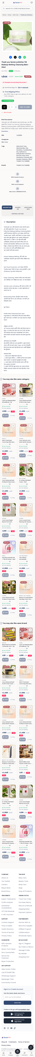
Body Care (22, 884)
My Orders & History (26, 947)
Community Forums (8, 982)
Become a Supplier (25, 926)
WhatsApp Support (8, 976)
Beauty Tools (23, 881)
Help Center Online (8, 969)
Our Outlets (5, 881)
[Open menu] (3, 2)
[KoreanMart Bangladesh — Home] (17, 2)
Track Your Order (25, 899)
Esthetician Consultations (6, 907)
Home (4, 15)
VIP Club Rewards (7, 911)
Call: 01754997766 (8, 972)
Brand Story (5, 891)
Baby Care (22, 878)
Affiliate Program (25, 929)
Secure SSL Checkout (5, 957)
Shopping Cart (24, 957)
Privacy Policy (6, 936)
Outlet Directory (7, 929)
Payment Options (25, 912)
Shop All (4, 1042)
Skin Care (15, 15)
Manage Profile (24, 950)
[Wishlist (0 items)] (32, 2)
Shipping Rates (24, 909)
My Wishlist (23, 954)
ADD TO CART (25, 107)
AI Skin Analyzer (7, 902)
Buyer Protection (7, 961)
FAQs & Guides (6, 926)
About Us (4, 878)
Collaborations (24, 932)
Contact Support (7, 922)
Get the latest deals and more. (14, 993)
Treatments (12, 1042)
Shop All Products (25, 891)
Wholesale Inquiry (25, 936)
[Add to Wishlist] (4, 107)
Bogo (20, 888)
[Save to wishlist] (13, 385)
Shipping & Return (18, 214)
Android (25, 87)
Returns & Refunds (25, 906)
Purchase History (25, 902)
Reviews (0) (17, 208)
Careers (4, 884)
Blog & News (5, 888)
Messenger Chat (7, 979)
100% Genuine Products (6, 944)
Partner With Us (24, 922)
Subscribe (17, 1003)
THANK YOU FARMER (22, 165)
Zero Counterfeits (7, 952)
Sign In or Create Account (13, 989)
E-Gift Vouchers (7, 915)
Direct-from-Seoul (8, 949)
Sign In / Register (25, 943)
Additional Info (28, 208)
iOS (19, 87)
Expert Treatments (8, 899)
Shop (9, 15)
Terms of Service (7, 932)
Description (7, 207)
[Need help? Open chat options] (31, 1047)
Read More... (5, 131)
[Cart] (17, 1051)
